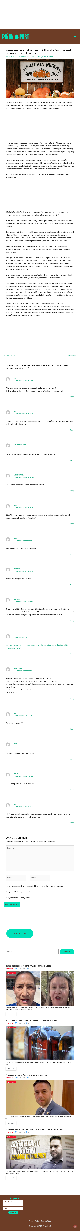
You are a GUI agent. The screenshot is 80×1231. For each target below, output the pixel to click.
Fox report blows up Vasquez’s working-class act (27, 1074)
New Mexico (36, 57)
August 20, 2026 (21, 1023)
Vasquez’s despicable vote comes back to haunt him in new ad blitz (34, 1129)
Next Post (73, 356)
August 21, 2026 (21, 968)
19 (28, 968)
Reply (72, 397)
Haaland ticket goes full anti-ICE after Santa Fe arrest (28, 965)
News (44, 57)
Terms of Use (46, 1221)
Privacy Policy (34, 1221)
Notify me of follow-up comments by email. (21, 892)
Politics (50, 57)
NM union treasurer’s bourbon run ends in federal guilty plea (31, 1020)
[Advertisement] (40, 14)
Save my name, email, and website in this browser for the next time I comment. (35, 886)
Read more (11, 1014)
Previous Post (8, 356)
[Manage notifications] (75, 1226)
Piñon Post (9, 968)
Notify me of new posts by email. (17, 898)
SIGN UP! (13, 1212)
